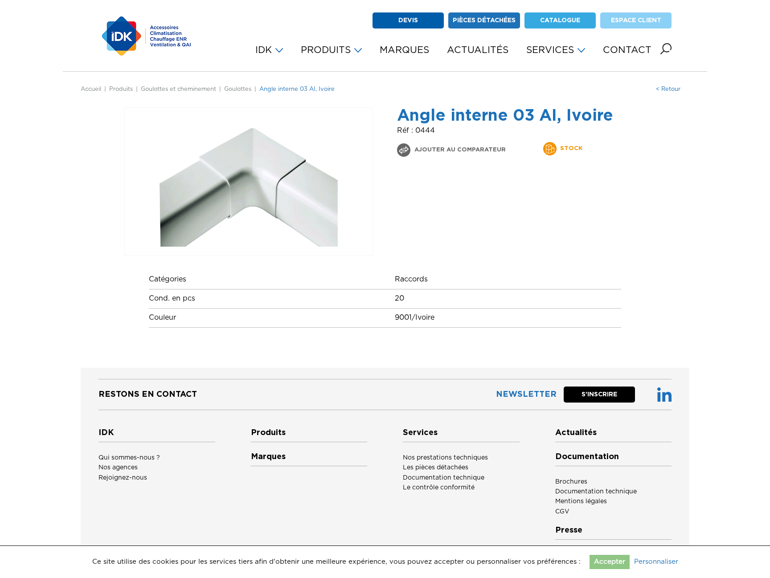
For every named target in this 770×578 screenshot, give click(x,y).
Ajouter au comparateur (459, 150)
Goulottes (237, 89)
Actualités (576, 433)
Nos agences (118, 467)
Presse (568, 530)
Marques (268, 457)
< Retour (668, 89)
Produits (121, 89)
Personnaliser (656, 561)
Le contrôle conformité (439, 487)
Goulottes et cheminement (178, 89)
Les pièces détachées (435, 467)
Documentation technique (443, 478)
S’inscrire (599, 394)
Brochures (571, 482)
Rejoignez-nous (122, 478)
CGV (562, 512)
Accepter (609, 561)
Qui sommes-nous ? (129, 458)
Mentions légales (581, 501)
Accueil (91, 89)
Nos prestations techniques (445, 458)
